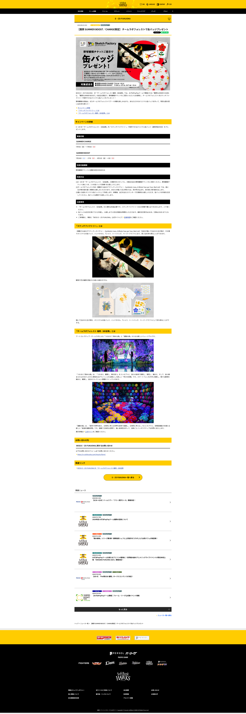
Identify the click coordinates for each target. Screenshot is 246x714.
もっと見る (123, 609)
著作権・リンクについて (103, 694)
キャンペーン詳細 (84, 108)
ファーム (105, 11)
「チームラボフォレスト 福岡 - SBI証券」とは (94, 113)
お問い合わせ (155, 690)
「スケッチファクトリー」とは (88, 110)
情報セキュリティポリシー (76, 690)
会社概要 (126, 690)
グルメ (165, 11)
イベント (129, 11)
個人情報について (73, 694)
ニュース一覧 (84, 623)
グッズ (153, 11)
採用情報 (126, 694)
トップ (76, 623)
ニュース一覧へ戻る (165, 615)
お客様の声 (154, 694)
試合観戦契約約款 (73, 698)
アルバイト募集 (128, 698)
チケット (117, 11)
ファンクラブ (141, 11)
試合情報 (80, 11)
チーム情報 (92, 11)
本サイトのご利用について (104, 690)
